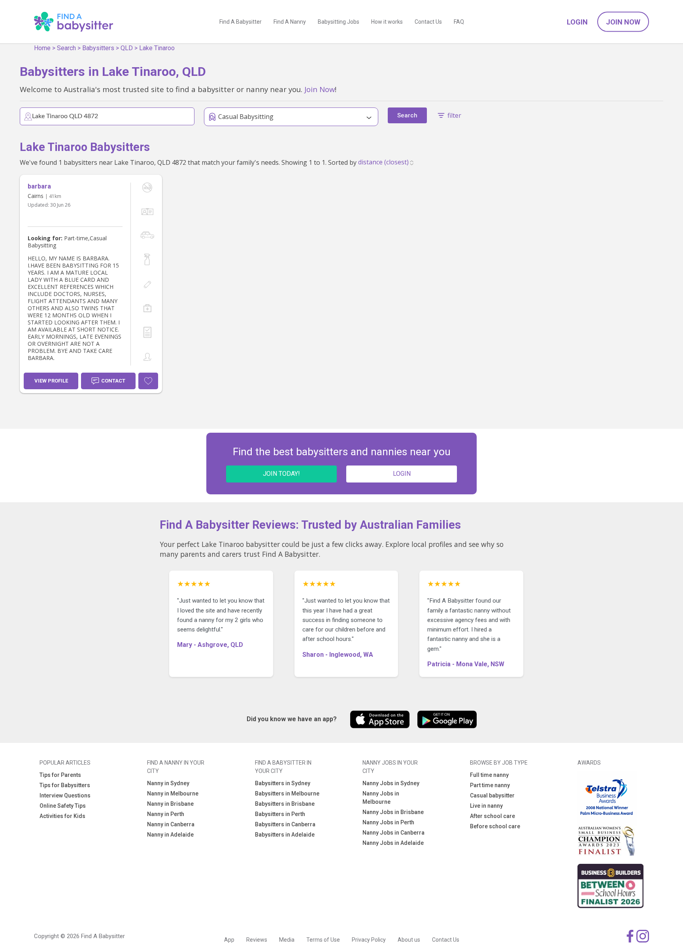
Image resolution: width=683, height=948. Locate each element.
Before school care (495, 826)
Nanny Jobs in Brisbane (393, 812)
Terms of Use (323, 940)
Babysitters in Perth (280, 814)
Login (577, 22)
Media (286, 940)
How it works (387, 22)
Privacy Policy (369, 940)
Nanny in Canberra (170, 824)
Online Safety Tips (63, 806)
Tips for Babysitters (65, 785)
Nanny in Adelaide (170, 834)
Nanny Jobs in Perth (388, 822)
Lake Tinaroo (157, 48)
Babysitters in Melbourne (287, 793)
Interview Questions (65, 795)
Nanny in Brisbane (170, 804)
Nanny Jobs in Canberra (393, 832)
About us (409, 940)
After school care (492, 816)
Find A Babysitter (240, 22)
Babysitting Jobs (338, 22)
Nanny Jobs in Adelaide (393, 843)
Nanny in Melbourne (172, 793)
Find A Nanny (290, 22)
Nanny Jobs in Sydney (390, 783)
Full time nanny (489, 775)
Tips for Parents (60, 775)
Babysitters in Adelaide (285, 834)
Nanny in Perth (165, 814)
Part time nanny (490, 785)
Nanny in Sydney (168, 783)
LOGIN (402, 473)
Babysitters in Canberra (285, 824)
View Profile (51, 381)
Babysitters (98, 48)
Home (42, 48)
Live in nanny (486, 806)
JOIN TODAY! (281, 473)
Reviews (256, 940)
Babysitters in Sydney (282, 783)
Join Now (623, 22)
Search (66, 48)
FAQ (459, 22)
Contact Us (428, 22)
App (229, 940)
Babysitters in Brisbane (285, 804)
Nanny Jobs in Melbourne (380, 797)
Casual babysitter (492, 795)
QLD (127, 48)
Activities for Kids (62, 816)
